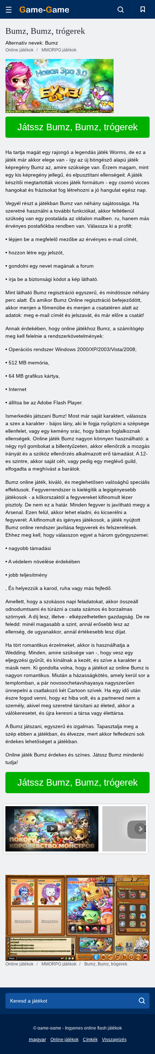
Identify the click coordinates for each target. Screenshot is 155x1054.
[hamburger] (8, 9)
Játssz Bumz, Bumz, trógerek (77, 127)
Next (140, 829)
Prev (15, 829)
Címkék (90, 1039)
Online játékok (64, 1039)
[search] (142, 1001)
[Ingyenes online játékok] (44, 9)
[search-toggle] (120, 9)
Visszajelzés (114, 1039)
